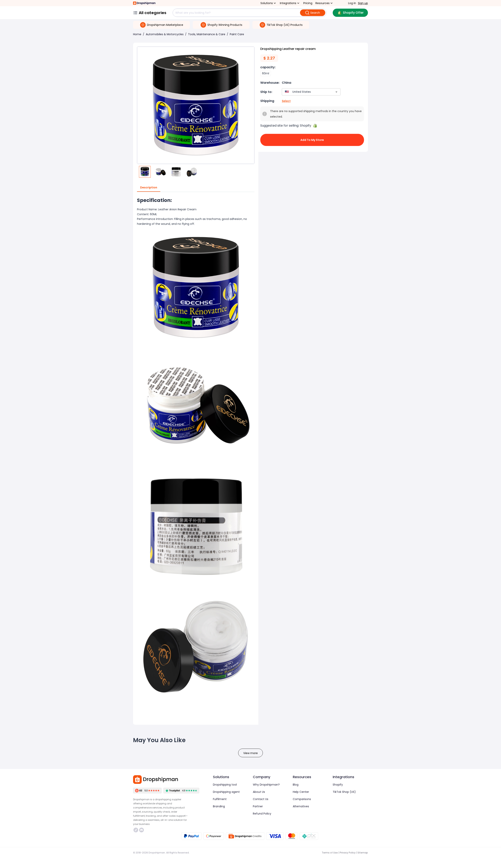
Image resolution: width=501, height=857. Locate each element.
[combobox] (305, 91)
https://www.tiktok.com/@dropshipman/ (136, 830)
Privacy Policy (348, 852)
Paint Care (237, 34)
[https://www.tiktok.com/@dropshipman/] (135, 830)
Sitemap (363, 852)
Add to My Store (312, 140)
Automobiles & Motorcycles (165, 34)
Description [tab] (148, 187)
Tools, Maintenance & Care (206, 34)
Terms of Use (330, 852)
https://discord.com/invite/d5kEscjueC (142, 830)
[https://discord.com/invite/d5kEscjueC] (141, 830)
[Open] (336, 92)
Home (137, 34)
